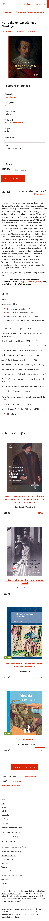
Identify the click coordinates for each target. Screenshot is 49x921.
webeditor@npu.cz (32, 914)
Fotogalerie (5, 883)
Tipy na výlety (6, 871)
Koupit (16, 178)
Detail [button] (40, 513)
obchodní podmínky (27, 776)
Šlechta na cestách (24, 739)
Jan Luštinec (6, 31)
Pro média (5, 815)
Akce (3, 803)
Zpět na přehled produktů (24, 767)
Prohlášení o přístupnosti (24, 909)
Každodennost (10, 97)
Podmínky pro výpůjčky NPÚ (12, 914)
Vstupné (4, 867)
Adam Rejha (31, 31)
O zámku (4, 879)
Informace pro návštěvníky (11, 851)
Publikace (5, 811)
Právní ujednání (7, 909)
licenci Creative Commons (11, 893)
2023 (6, 105)
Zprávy (4, 807)
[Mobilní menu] (48, 4)
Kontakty (4, 819)
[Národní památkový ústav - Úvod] (3, 4)
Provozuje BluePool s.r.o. (10, 917)
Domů (3, 799)
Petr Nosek (19, 31)
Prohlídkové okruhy (8, 855)
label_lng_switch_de (36, 4)
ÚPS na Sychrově (41, 194)
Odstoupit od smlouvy (10, 785)
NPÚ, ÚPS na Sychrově (13, 122)
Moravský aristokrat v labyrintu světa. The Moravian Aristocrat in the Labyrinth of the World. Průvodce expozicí (24, 499)
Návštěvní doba (7, 859)
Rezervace (5, 863)
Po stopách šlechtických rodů (30, 282)
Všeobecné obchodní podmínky (33, 912)
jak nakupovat (17, 781)
